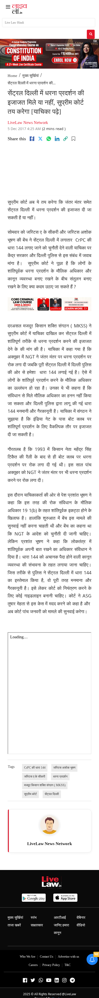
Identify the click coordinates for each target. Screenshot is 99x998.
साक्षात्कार (37, 925)
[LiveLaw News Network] (49, 824)
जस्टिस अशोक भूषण (64, 767)
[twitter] (40, 138)
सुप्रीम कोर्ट (30, 794)
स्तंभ (34, 918)
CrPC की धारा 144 (34, 767)
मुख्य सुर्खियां (30, 76)
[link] (65, 138)
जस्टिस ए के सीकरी (34, 776)
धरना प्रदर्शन (60, 776)
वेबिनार (81, 918)
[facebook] (32, 138)
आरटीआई (60, 918)
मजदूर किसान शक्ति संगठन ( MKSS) (44, 785)
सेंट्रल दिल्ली (52, 794)
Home (12, 76)
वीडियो (81, 925)
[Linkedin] (57, 138)
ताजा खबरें (14, 925)
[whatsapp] (48, 138)
